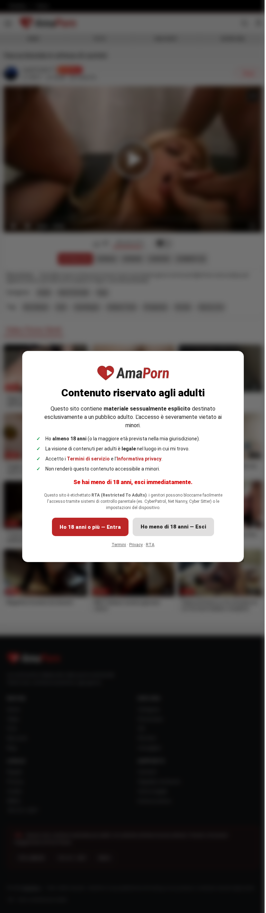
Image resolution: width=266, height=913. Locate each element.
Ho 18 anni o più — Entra (87, 527)
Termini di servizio (85, 459)
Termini (116, 544)
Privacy (133, 544)
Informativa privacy (136, 459)
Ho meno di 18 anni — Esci (171, 527)
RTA (147, 544)
